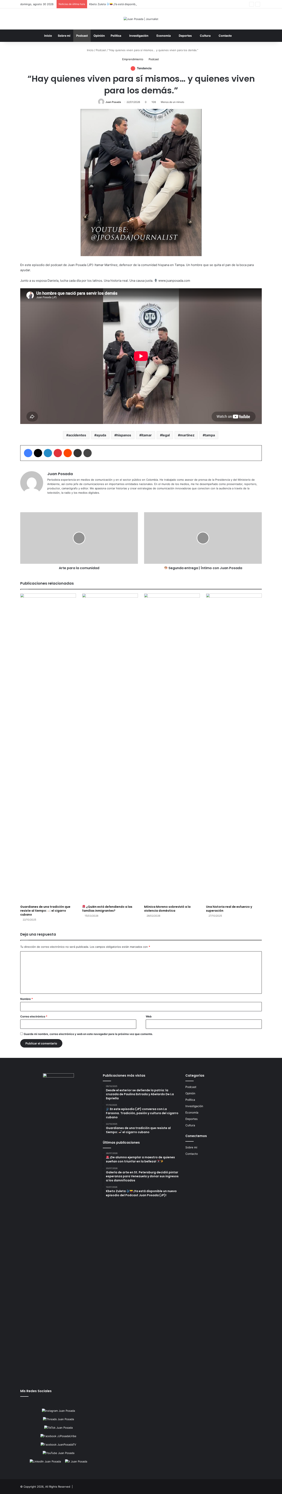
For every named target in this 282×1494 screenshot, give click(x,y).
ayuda (101, 435)
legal (166, 435)
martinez (187, 435)
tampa (210, 435)
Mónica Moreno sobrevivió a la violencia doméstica (167, 909)
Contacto (225, 35)
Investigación (138, 35)
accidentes (77, 435)
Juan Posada (113, 102)
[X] (54, 499)
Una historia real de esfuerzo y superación (229, 909)
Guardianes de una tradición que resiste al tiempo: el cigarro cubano (45, 911)
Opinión (99, 35)
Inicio (48, 35)
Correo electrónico (33, 1016)
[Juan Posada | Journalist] (141, 19)
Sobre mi (64, 35)
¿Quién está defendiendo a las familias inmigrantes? (107, 909)
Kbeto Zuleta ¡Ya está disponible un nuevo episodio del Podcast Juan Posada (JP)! (145, 4)
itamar (146, 435)
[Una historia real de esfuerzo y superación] (234, 748)
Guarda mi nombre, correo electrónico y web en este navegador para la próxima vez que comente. (88, 1034)
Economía (163, 35)
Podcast (82, 35)
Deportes (185, 35)
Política (116, 35)
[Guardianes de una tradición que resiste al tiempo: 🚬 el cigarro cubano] (48, 748)
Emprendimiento (132, 59)
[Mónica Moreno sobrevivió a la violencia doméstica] (172, 748)
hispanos (123, 435)
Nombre (26, 999)
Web (149, 1016)
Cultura (205, 35)
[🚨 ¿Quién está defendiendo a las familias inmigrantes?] (110, 748)
